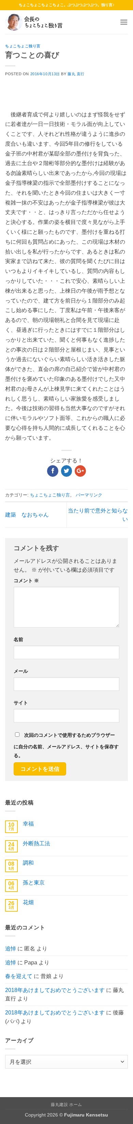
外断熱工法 (36, 843)
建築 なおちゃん (27, 515)
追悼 (10, 948)
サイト (21, 702)
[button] (124, 22)
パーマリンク (89, 495)
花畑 (28, 902)
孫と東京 (34, 882)
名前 (18, 639)
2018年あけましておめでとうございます (55, 990)
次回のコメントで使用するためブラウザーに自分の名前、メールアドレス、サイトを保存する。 (66, 745)
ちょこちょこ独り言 (23, 46)
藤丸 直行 (76, 74)
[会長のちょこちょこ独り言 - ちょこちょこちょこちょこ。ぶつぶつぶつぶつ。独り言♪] (39, 22)
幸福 (28, 824)
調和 (28, 863)
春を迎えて (18, 976)
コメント (26, 580)
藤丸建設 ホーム (66, 1104)
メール (21, 671)
